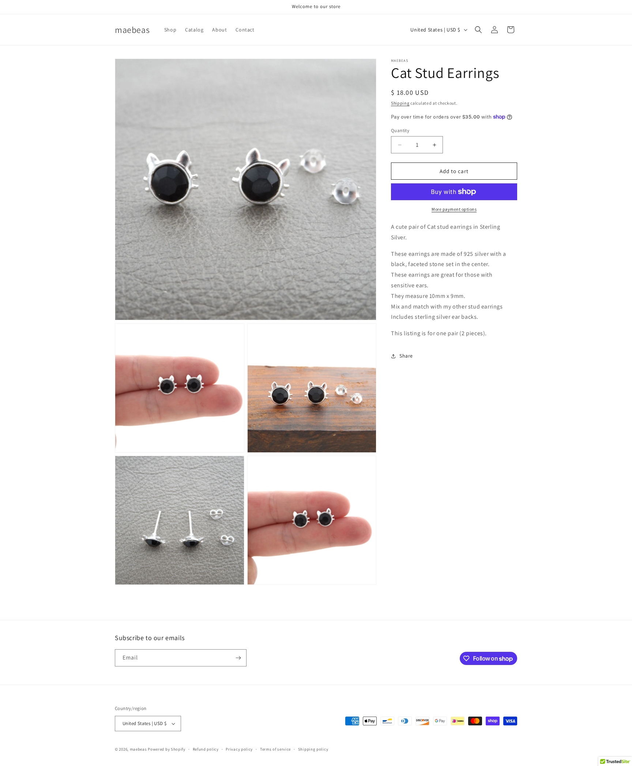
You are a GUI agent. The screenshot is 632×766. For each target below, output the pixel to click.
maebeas (138, 749)
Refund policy (206, 749)
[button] (478, 30)
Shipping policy (313, 749)
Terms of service (275, 749)
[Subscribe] (238, 657)
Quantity (400, 130)
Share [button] (406, 355)
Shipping (400, 103)
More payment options (454, 209)
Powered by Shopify (166, 749)
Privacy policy (239, 749)
